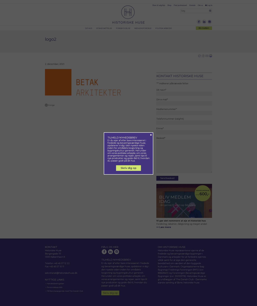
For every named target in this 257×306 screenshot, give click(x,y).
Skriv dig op (128, 168)
